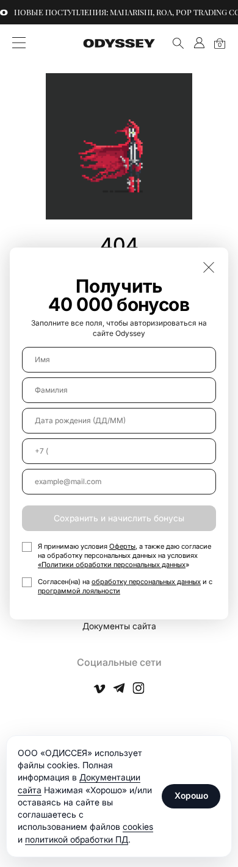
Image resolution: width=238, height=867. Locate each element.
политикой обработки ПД (76, 839)
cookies (138, 826)
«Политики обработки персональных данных (112, 564)
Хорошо (191, 795)
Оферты (122, 546)
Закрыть (208, 267)
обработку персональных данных (146, 581)
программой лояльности (79, 591)
